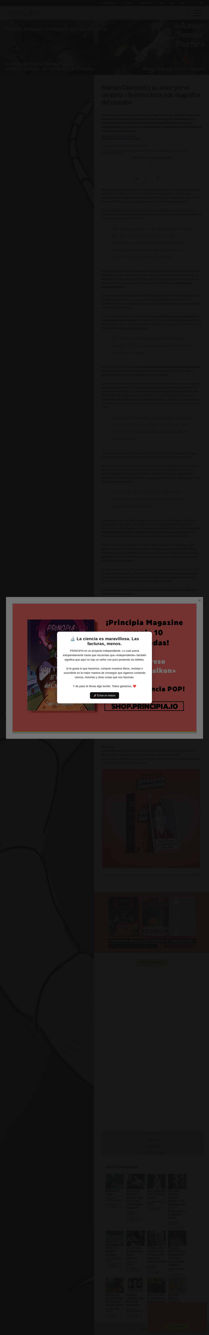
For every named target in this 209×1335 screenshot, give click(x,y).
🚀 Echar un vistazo (104, 695)
